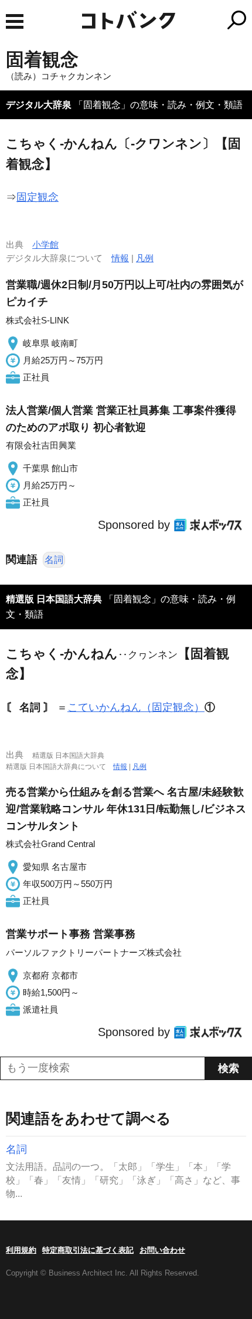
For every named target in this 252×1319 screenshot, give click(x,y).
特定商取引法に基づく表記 (88, 1250)
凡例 (145, 258)
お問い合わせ (162, 1250)
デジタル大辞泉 (38, 105)
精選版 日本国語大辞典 (54, 599)
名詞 (54, 560)
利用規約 (21, 1250)
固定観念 (37, 197)
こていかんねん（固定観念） (136, 707)
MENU (14, 21)
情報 (120, 258)
